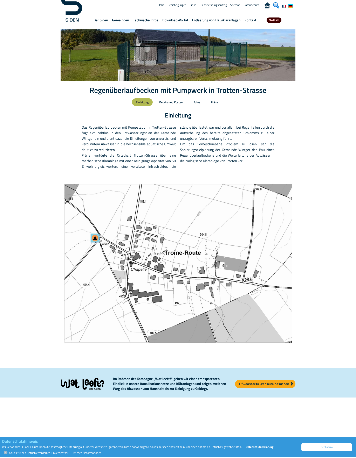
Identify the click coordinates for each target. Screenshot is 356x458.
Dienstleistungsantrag (213, 5)
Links (193, 5)
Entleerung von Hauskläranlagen (216, 20)
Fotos (196, 102)
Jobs (161, 5)
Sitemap (235, 5)
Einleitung (142, 102)
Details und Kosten (171, 102)
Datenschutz (251, 5)
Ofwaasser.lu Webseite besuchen (264, 384)
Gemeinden (120, 20)
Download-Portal (175, 20)
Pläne (214, 102)
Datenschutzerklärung (259, 447)
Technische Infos (145, 20)
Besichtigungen (176, 5)
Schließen (327, 447)
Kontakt (250, 20)
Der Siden (101, 20)
